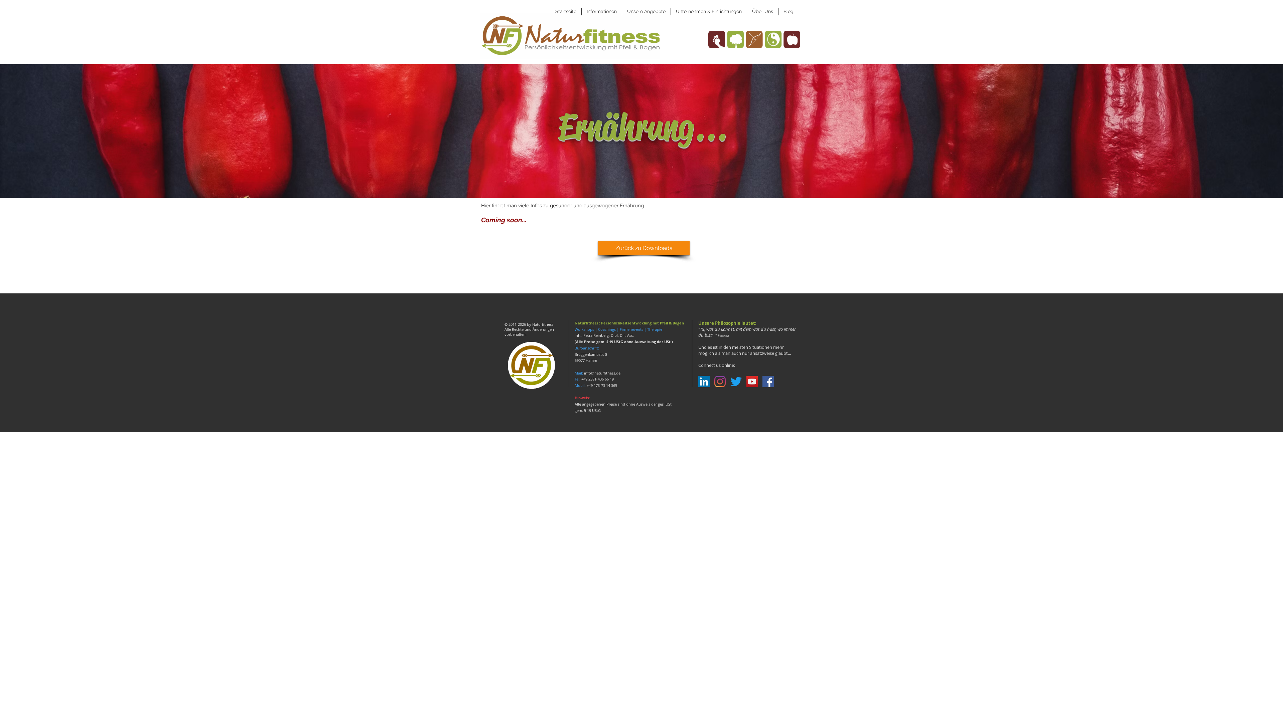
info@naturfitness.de (602, 373)
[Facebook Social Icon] (768, 381)
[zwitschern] (736, 381)
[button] (602, 11)
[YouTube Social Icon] (752, 381)
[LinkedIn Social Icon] (704, 381)
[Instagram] (720, 381)
